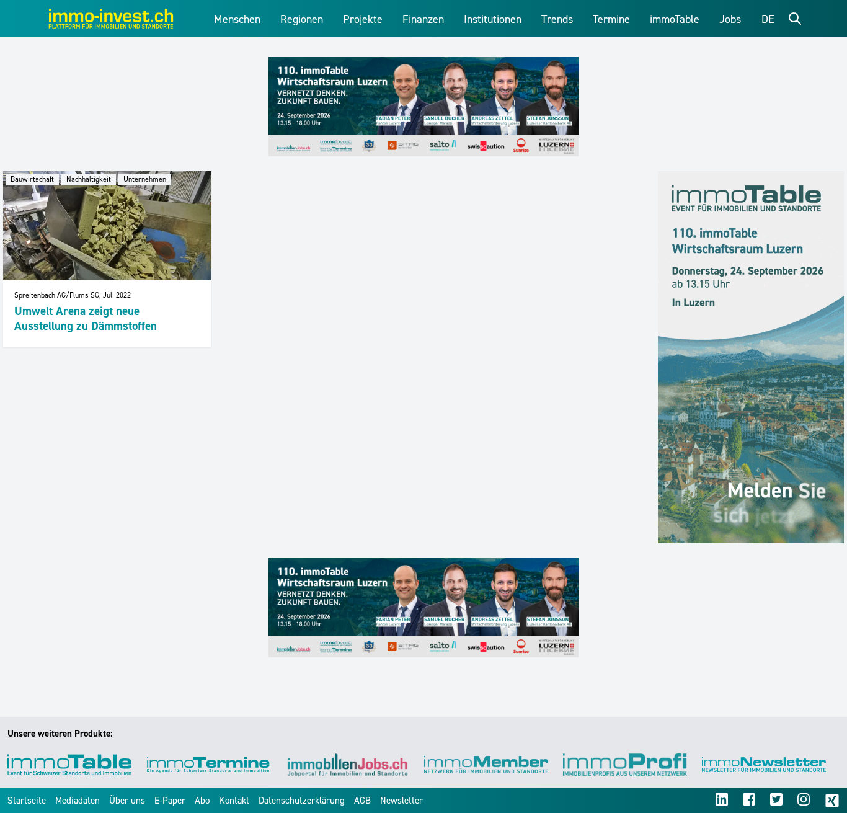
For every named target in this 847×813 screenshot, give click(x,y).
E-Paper (169, 800)
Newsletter (401, 800)
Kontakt (234, 800)
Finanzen (423, 19)
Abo (202, 800)
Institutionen (492, 19)
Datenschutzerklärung (302, 800)
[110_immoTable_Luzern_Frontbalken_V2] (423, 106)
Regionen (301, 19)
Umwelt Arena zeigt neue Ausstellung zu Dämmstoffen (85, 318)
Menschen (237, 19)
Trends (557, 19)
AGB (362, 800)
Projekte (363, 19)
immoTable (674, 19)
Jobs (730, 19)
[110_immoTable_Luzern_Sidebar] (751, 357)
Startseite (26, 800)
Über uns (127, 800)
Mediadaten (77, 800)
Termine (611, 19)
